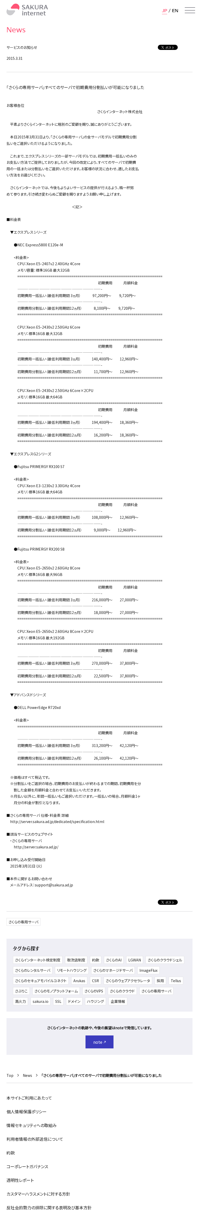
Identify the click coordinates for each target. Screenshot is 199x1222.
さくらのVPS (93, 991)
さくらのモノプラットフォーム (56, 991)
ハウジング (95, 1001)
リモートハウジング (72, 970)
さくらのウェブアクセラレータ (128, 980)
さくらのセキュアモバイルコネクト (41, 980)
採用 (160, 980)
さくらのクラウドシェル (165, 959)
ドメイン (74, 1001)
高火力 (20, 1001)
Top (9, 1075)
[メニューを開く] (190, 10)
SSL (58, 1001)
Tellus (176, 980)
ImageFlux (148, 970)
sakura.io (40, 1001)
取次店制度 (76, 959)
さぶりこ (21, 991)
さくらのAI (114, 959)
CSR (95, 980)
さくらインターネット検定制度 (37, 959)
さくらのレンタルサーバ (32, 970)
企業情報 (118, 1001)
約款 (95, 959)
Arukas (79, 980)
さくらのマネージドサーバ (113, 970)
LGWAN (134, 959)
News (27, 1075)
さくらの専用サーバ (23, 921)
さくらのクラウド (122, 991)
